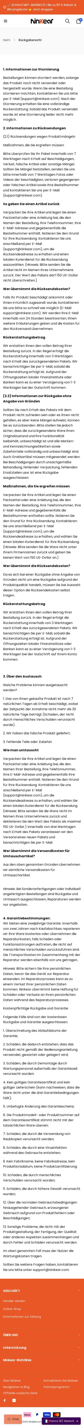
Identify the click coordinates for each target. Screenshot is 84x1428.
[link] (42, 7)
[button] (5, 21)
